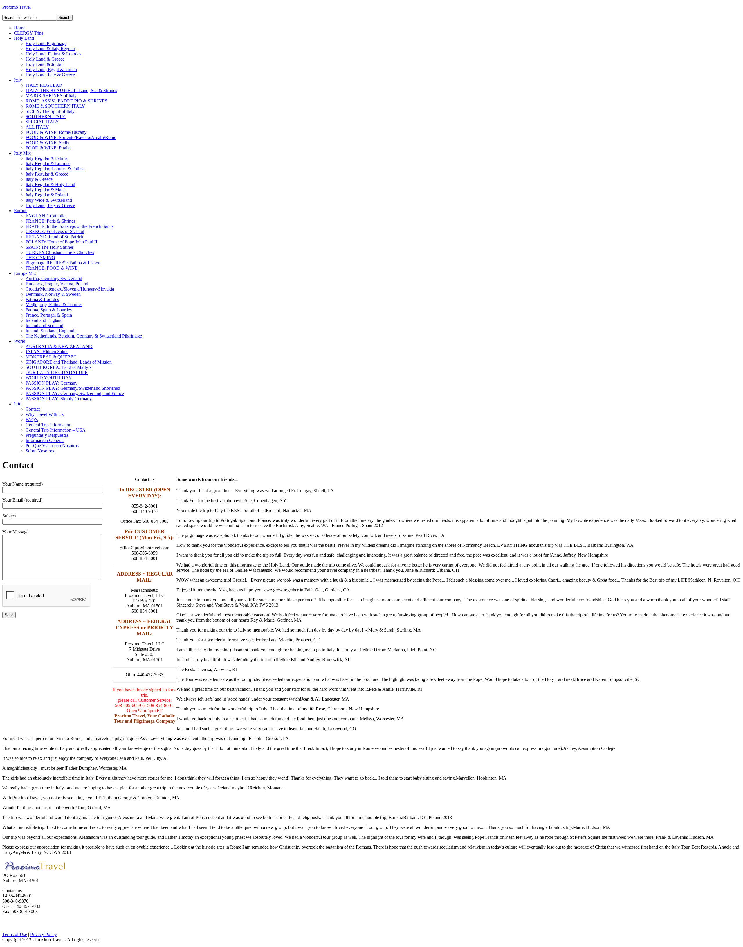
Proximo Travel (16, 7)
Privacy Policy (43, 934)
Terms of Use (14, 934)
